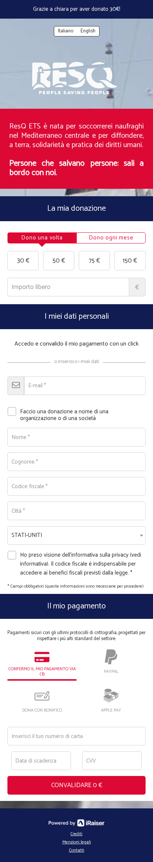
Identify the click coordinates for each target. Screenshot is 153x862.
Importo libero (137, 287)
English (88, 31)
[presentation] (42, 238)
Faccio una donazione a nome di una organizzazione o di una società (64, 414)
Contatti (76, 850)
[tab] (41, 238)
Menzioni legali (76, 842)
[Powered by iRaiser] (76, 823)
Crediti (76, 833)
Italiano (65, 31)
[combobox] (76, 535)
